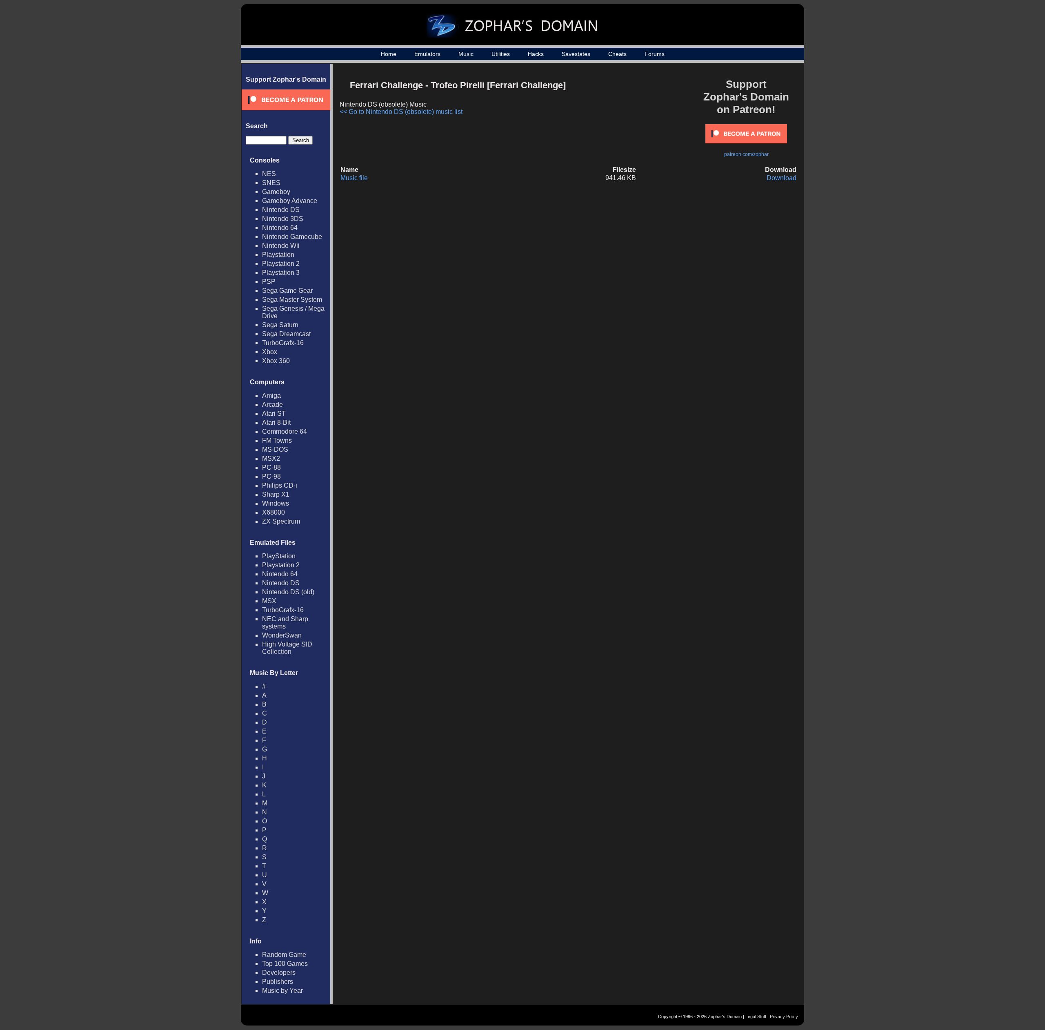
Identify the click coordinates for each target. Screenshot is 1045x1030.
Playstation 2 (281, 263)
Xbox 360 (276, 360)
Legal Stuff (755, 1016)
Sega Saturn (280, 324)
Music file (354, 177)
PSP (269, 281)
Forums (655, 54)
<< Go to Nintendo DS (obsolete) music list (401, 111)
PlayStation (279, 556)
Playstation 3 (281, 272)
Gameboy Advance (289, 200)
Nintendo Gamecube (292, 236)
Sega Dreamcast (286, 333)
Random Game (284, 954)
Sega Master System (292, 299)
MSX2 (271, 458)
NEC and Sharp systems (285, 622)
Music (466, 54)
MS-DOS (275, 449)
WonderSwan (282, 635)
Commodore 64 (284, 431)
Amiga (271, 395)
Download (781, 177)
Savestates (576, 54)
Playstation (278, 254)
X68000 (273, 512)
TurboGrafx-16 (283, 342)
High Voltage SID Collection (287, 648)
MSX (269, 600)
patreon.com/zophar (746, 154)
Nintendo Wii (281, 245)
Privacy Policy (784, 1016)
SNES (271, 182)
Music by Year (282, 990)
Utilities (500, 54)
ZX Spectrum (281, 521)
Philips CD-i (279, 485)
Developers (279, 972)
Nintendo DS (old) (288, 592)
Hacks (536, 54)
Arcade (272, 404)
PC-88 (271, 467)
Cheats (617, 54)
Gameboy (276, 191)
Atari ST (274, 413)
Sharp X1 (275, 494)
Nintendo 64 (280, 227)
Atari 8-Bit (276, 422)
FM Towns (277, 440)
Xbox (269, 351)
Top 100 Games (285, 963)
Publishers (277, 981)
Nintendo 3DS (282, 218)
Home (388, 54)
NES (269, 173)
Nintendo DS (281, 209)
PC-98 (271, 476)
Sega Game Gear (287, 290)
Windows (275, 503)
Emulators (427, 54)
